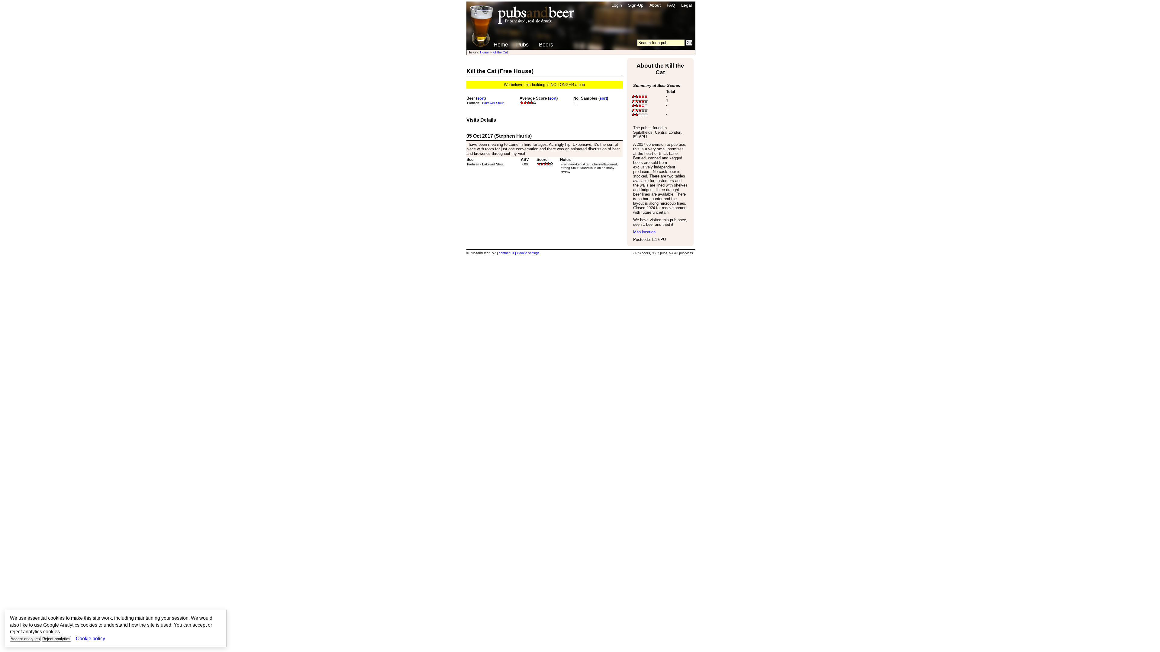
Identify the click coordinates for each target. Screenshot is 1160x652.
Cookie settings (528, 253)
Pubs (522, 45)
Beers (546, 45)
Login (616, 5)
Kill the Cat (500, 52)
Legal (686, 5)
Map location (644, 232)
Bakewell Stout (493, 103)
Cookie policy (90, 638)
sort (481, 98)
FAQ (671, 5)
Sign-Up (635, 5)
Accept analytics (25, 639)
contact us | (508, 253)
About (655, 5)
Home (501, 45)
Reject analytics (56, 639)
